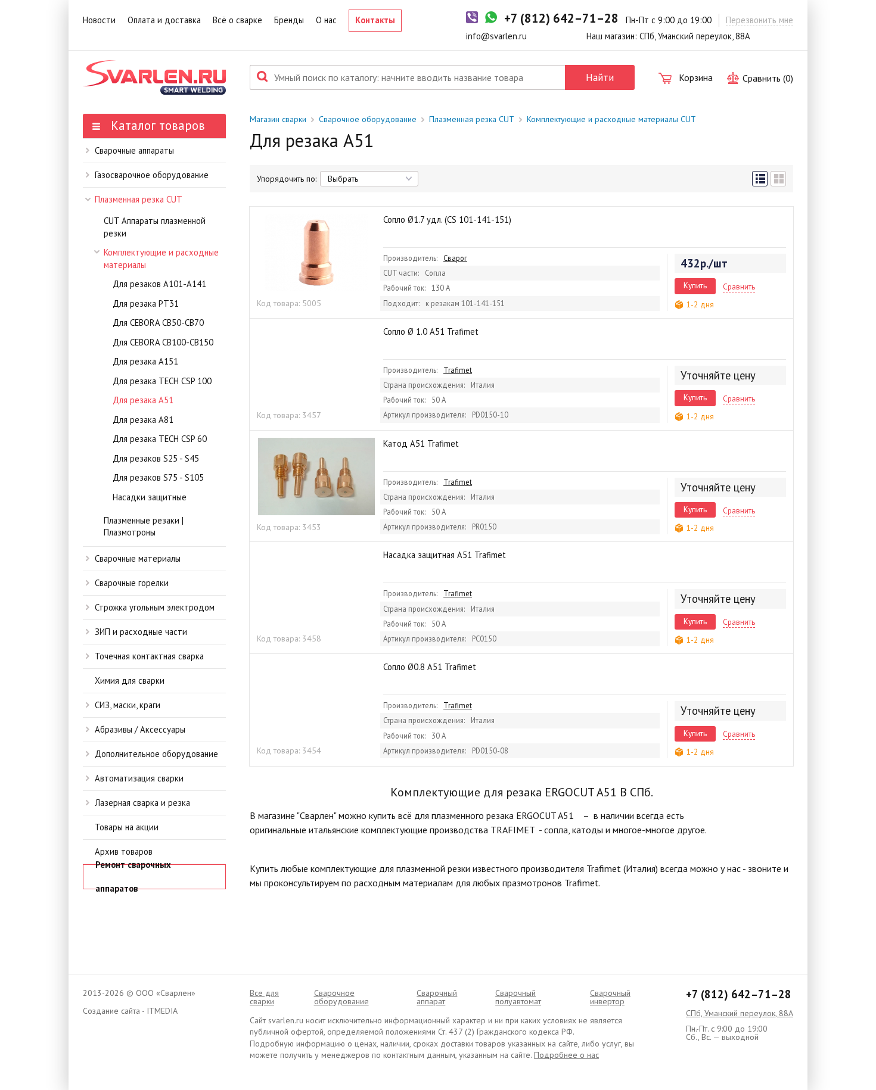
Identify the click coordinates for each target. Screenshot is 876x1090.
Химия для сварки (129, 680)
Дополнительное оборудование (156, 753)
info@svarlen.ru (496, 36)
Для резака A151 (145, 361)
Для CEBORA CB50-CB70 (158, 322)
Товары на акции (127, 827)
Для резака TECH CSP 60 (160, 438)
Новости (99, 20)
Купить (695, 285)
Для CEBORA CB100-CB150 (163, 342)
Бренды (289, 20)
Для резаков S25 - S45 (156, 458)
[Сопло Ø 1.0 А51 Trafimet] (316, 364)
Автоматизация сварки (139, 778)
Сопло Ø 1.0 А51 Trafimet (431, 331)
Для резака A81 (143, 419)
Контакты (375, 20)
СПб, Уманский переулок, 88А (739, 1013)
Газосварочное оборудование (152, 174)
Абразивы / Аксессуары (140, 729)
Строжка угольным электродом (155, 607)
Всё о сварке (237, 20)
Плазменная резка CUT (138, 199)
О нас (326, 20)
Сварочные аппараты (134, 150)
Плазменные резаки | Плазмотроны (144, 526)
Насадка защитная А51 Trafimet (444, 554)
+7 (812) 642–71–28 (738, 994)
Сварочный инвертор (610, 997)
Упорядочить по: (286, 179)
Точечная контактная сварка (149, 656)
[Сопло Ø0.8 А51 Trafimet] (316, 700)
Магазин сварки (278, 119)
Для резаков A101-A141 (159, 283)
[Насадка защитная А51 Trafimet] (316, 588)
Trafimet (457, 370)
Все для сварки (264, 997)
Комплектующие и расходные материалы (161, 258)
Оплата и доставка (164, 20)
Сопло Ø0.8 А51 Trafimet (429, 666)
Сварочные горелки (132, 582)
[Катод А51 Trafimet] (316, 476)
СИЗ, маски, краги (127, 705)
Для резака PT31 (146, 303)
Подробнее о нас (566, 1054)
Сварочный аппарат (437, 997)
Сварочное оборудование (368, 119)
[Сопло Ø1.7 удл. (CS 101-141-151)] (316, 252)
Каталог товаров (156, 125)
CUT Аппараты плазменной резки (155, 227)
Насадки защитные (150, 497)
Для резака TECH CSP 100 (162, 381)
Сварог (455, 258)
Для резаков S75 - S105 (158, 477)
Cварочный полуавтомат (518, 997)
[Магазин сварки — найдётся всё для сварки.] (154, 77)
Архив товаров (124, 851)
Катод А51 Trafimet (421, 443)
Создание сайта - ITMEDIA (130, 1010)
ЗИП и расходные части (141, 631)
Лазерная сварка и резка (142, 802)
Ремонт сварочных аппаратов (133, 876)
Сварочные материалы (138, 558)
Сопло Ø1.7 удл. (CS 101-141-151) (447, 219)
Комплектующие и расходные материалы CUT (611, 119)
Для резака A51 (143, 400)
